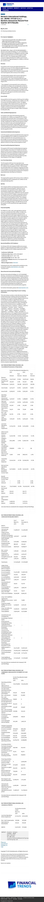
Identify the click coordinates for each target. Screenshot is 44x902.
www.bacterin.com (15, 267)
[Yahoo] (9, 1)
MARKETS (17, 8)
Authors (8, 897)
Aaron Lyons (4, 24)
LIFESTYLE (30, 8)
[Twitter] (7, 1)
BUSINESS (10, 8)
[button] (41, 8)
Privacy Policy (13, 897)
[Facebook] (2, 1)
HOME (4, 8)
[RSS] (5, 1)
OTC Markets (3, 14)
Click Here (15, 262)
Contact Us (3, 897)
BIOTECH (23, 8)
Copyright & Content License (28, 897)
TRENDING (6, 10)
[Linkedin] (3, 1)
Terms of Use (19, 897)
